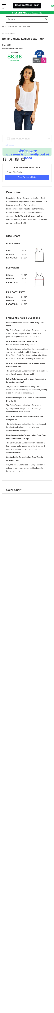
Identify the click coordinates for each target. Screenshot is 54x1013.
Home (4, 26)
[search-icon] (46, 19)
